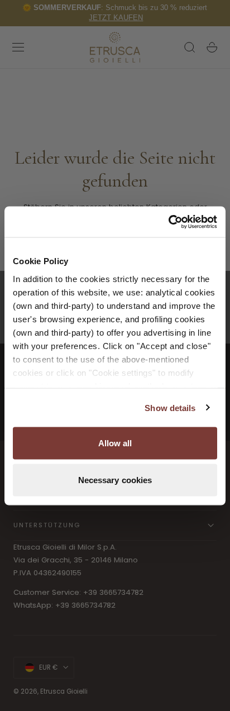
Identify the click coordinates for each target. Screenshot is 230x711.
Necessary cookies (115, 479)
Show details (170, 407)
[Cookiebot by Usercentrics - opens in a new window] (168, 221)
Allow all (115, 443)
